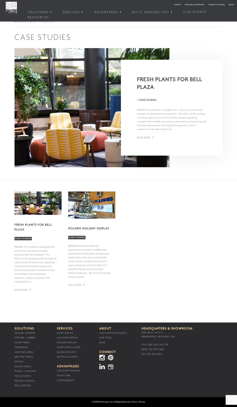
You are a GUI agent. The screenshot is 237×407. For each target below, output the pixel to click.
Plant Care (64, 375)
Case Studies (148, 100)
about (231, 4)
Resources (39, 17)
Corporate (21, 347)
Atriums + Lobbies (25, 338)
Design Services (66, 352)
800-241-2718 (161, 344)
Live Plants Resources (113, 333)
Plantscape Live (11, 8)
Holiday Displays (25, 381)
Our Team (105, 338)
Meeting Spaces (24, 357)
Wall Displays (23, 385)
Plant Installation (68, 347)
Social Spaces (23, 366)
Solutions (38, 12)
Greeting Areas (24, 352)
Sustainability (66, 380)
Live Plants (195, 12)
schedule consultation (194, 4)
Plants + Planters (25, 371)
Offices (19, 361)
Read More (144, 137)
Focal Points (23, 376)
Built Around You (150, 12)
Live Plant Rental (67, 338)
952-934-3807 (154, 354)
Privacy (142, 402)
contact (177, 4)
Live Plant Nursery (68, 371)
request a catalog (216, 4)
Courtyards (22, 342)
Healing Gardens (25, 333)
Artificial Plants (67, 357)
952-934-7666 (156, 349)
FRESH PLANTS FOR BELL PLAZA (169, 83)
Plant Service (65, 333)
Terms (134, 402)
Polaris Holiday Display (88, 228)
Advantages (106, 12)
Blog (102, 342)
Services (71, 12)
